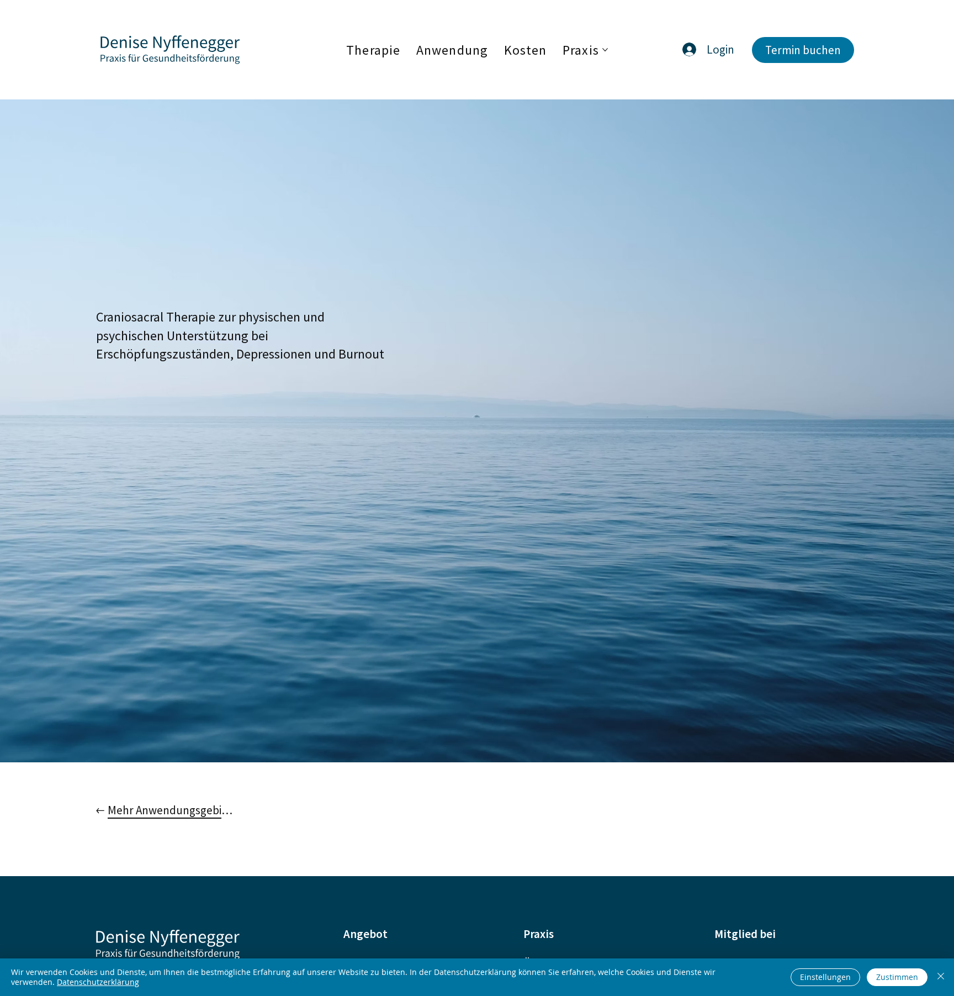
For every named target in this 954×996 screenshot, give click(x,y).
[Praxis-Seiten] (605, 49)
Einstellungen (825, 977)
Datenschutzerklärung (98, 982)
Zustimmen (897, 977)
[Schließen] (940, 977)
